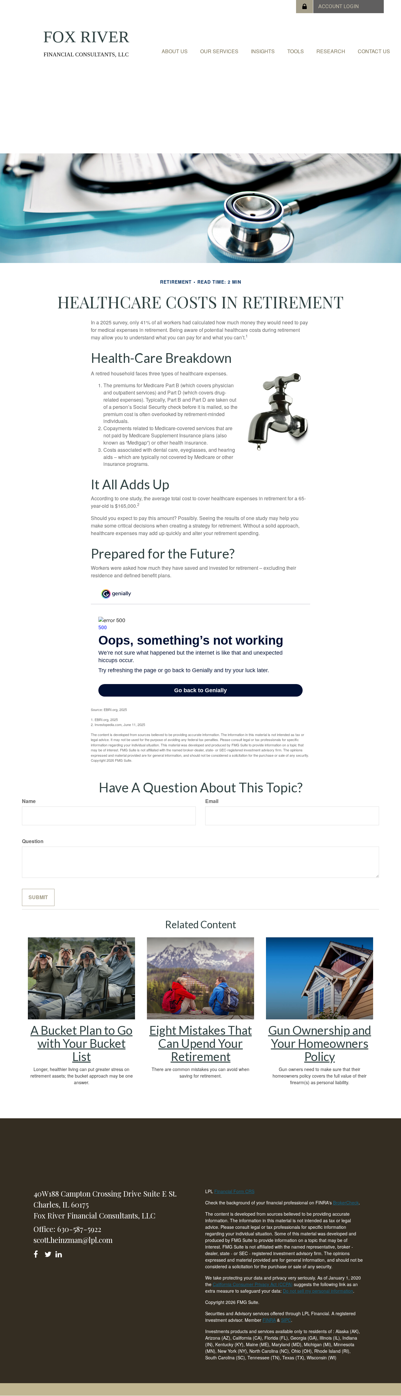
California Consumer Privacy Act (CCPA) (253, 1284)
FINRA (269, 1320)
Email (211, 801)
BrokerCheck (346, 1202)
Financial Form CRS (234, 1191)
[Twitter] (48, 1253)
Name (29, 801)
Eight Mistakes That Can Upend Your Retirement (200, 1043)
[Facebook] (38, 1253)
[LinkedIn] (59, 1253)
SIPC (286, 1320)
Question (33, 841)
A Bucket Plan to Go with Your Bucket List (81, 1043)
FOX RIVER (86, 37)
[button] (174, 51)
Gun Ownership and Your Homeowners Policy (319, 1043)
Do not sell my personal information (318, 1291)
